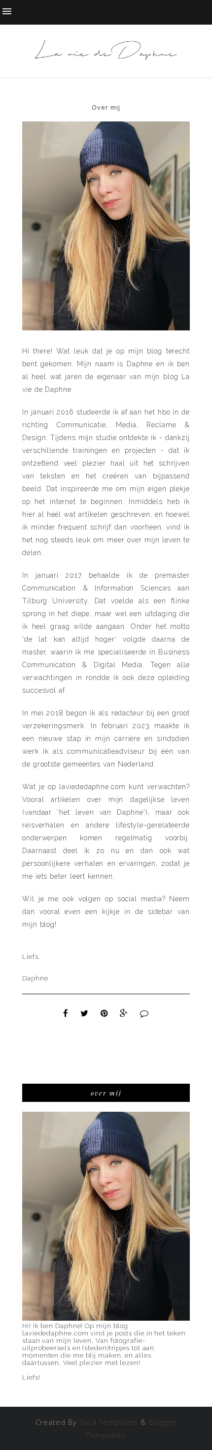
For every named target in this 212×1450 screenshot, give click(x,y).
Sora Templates (109, 1422)
